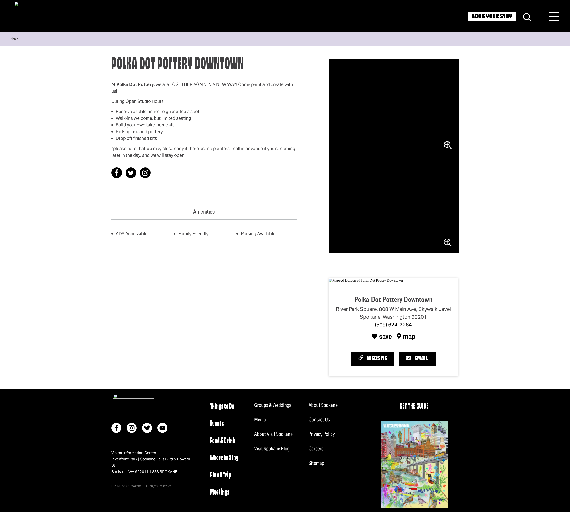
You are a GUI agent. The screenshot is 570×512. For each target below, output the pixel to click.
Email (421, 359)
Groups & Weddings (272, 405)
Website (377, 359)
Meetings (219, 492)
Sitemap (316, 463)
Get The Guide (414, 406)
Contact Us (319, 419)
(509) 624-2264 (393, 325)
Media (260, 419)
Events (217, 424)
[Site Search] (527, 16)
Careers (316, 448)
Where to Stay (224, 458)
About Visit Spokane (273, 434)
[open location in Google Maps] (366, 280)
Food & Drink (222, 441)
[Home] (49, 16)
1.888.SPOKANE (163, 471)
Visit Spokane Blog (272, 448)
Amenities (204, 211)
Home (14, 39)
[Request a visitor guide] (414, 464)
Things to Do (222, 407)
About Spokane (323, 405)
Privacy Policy (322, 434)
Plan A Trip (220, 475)
